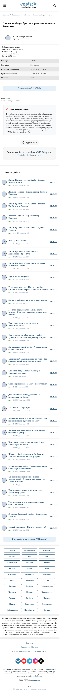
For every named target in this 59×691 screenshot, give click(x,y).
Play (4, 182)
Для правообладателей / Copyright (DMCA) (29, 651)
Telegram (46, 152)
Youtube (21, 155)
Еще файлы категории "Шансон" (29, 539)
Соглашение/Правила (29, 647)
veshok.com (37, 676)
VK (39, 152)
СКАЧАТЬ (53, 182)
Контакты (30, 643)
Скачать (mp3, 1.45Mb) (29, 88)
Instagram (32, 155)
